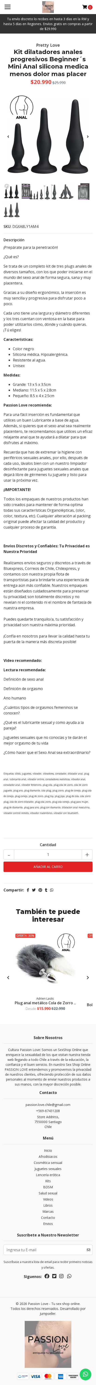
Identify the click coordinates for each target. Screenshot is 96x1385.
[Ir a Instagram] (61, 1277)
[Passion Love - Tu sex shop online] (48, 7)
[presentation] (8, 136)
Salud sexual (48, 1193)
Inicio (48, 1150)
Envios (48, 1223)
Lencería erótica (48, 1175)
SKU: (7, 226)
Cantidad (48, 844)
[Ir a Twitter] (54, 1277)
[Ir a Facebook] (47, 1277)
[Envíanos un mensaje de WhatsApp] (85, 1374)
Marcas (48, 1211)
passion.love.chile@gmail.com (48, 1104)
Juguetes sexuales (48, 1168)
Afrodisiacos (48, 1156)
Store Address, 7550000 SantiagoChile (48, 1122)
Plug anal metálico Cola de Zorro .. (45, 1002)
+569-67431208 (48, 1111)
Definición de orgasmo (23, 688)
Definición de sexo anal (23, 679)
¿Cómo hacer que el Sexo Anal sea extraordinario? (46, 752)
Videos (48, 1199)
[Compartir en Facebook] (28, 890)
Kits (48, 1181)
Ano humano (14, 698)
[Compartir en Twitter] (34, 890)
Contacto (48, 1217)
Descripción (13, 239)
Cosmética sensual (48, 1162)
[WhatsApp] (69, 1277)
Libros (48, 1205)
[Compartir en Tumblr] (46, 890)
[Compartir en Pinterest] (40, 890)
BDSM (48, 1187)
